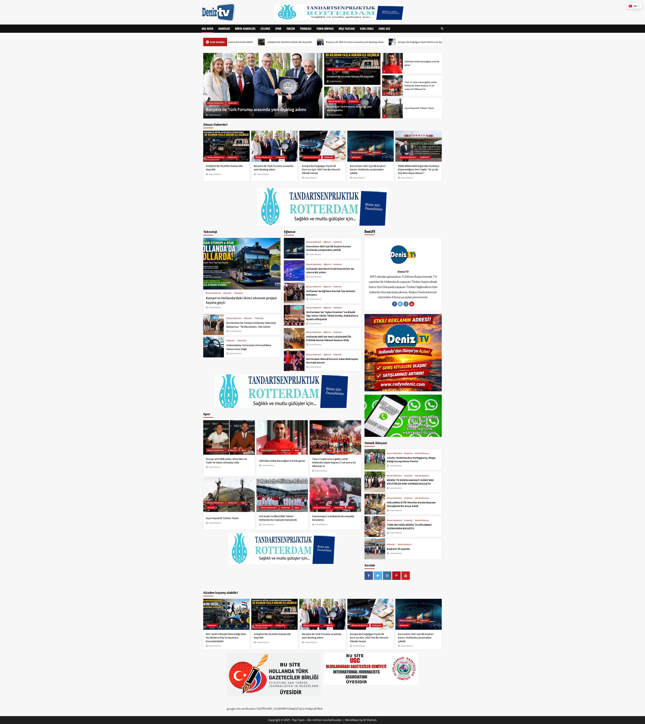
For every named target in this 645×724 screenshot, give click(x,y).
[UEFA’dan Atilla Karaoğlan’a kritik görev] (282, 437)
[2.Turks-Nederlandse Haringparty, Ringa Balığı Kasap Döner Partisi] (374, 459)
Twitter (400, 303)
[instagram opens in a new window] (387, 575)
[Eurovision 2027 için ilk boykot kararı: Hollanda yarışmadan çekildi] (370, 146)
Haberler (224, 29)
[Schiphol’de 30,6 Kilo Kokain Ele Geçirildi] (226, 146)
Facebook (394, 303)
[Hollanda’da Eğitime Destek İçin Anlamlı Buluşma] (294, 293)
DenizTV (403, 272)
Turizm (290, 29)
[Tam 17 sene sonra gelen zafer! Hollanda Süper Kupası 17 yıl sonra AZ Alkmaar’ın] (392, 63)
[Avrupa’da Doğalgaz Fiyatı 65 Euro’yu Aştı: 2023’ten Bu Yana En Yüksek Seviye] (322, 146)
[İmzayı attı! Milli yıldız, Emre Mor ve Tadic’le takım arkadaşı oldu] (229, 437)
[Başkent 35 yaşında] (374, 549)
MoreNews (352, 720)
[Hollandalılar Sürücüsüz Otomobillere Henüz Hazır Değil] (213, 347)
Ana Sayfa (207, 29)
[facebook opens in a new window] (368, 575)
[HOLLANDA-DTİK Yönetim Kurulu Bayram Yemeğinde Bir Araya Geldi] (374, 504)
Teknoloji (305, 29)
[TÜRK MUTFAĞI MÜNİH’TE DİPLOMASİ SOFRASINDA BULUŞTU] (374, 526)
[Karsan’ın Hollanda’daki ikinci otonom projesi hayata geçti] (242, 263)
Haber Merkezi (336, 81)
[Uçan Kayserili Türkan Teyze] (392, 85)
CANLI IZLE (384, 29)
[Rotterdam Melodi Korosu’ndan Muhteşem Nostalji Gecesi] (294, 360)
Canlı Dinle (367, 29)
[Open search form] (442, 29)
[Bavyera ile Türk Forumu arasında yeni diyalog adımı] (274, 146)
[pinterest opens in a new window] (396, 575)
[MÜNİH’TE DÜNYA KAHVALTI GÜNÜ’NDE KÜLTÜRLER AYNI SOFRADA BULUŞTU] (374, 481)
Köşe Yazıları (347, 29)
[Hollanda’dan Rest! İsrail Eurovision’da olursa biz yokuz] (294, 270)
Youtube (411, 303)
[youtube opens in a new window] (405, 575)
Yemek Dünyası (325, 29)
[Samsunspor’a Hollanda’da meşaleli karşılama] (335, 495)
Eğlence (265, 29)
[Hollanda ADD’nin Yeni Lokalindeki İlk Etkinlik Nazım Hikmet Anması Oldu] (294, 338)
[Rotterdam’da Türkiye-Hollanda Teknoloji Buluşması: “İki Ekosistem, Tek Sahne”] (213, 324)
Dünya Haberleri (245, 29)
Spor (278, 29)
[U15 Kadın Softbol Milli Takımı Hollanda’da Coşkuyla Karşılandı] (392, 108)
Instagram (405, 303)
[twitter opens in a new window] (378, 575)
